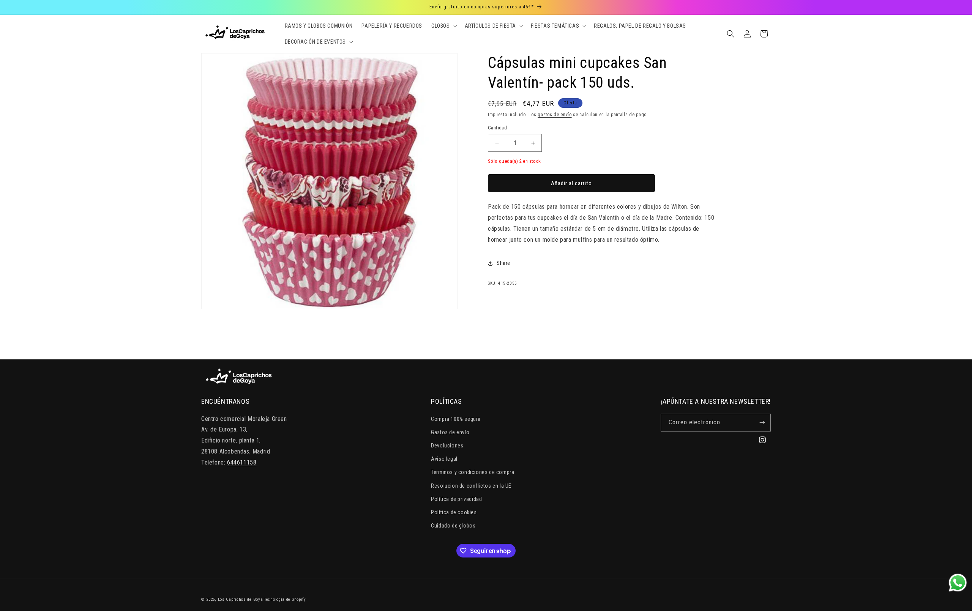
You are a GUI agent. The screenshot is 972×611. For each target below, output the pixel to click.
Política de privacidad (456, 499)
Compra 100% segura (456, 419)
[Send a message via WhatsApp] (957, 582)
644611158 (241, 462)
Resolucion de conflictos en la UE (471, 486)
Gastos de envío (450, 432)
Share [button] (503, 263)
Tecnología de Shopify (285, 599)
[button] (443, 26)
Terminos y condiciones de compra (472, 472)
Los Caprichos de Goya (240, 599)
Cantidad (497, 128)
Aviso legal (444, 459)
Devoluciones (447, 446)
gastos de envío (555, 114)
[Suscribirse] (762, 422)
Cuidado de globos (453, 526)
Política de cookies (454, 512)
